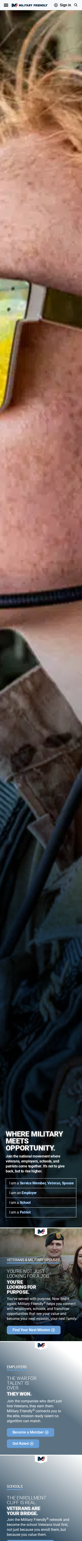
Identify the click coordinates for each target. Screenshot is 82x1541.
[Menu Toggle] (6, 5)
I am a (41, 1183)
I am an (23, 1193)
